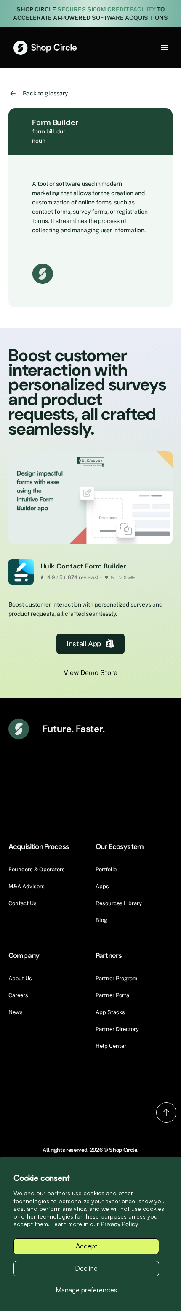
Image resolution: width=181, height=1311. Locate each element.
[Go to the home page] (45, 48)
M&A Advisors (26, 886)
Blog (101, 920)
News (15, 1012)
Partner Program (116, 978)
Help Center (111, 1046)
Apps (102, 886)
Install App (84, 643)
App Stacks (110, 1012)
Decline (86, 1268)
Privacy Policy (119, 1224)
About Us (20, 978)
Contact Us (22, 903)
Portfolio (106, 869)
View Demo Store (90, 673)
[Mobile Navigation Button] (150, 47)
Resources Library (119, 903)
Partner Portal (113, 995)
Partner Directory (117, 1029)
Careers (18, 995)
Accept (86, 1246)
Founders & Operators (36, 869)
